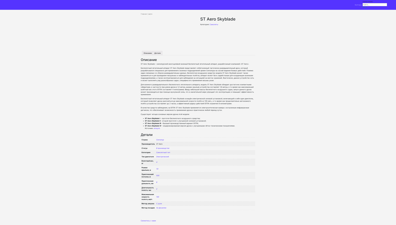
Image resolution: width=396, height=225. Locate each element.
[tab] (148, 53)
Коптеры (358, 5)
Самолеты (214, 24)
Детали (157, 53)
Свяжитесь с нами (148, 221)
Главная (144, 14)
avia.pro (157, 128)
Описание (148, 53)
